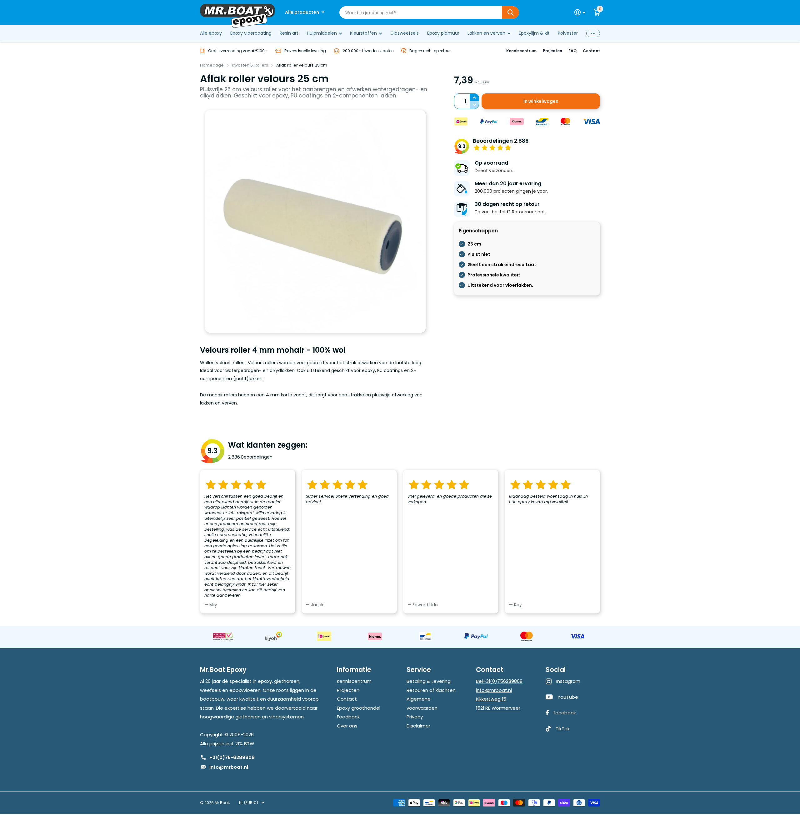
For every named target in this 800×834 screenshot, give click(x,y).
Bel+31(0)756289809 (499, 681)
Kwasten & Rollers (250, 65)
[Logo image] (223, 636)
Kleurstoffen (363, 33)
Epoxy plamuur (443, 33)
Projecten (552, 50)
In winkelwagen (540, 101)
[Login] (580, 12)
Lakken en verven (486, 33)
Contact (591, 50)
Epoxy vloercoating (251, 33)
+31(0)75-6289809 (232, 757)
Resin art (289, 33)
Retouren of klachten (431, 690)
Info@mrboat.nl (228, 767)
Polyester (568, 33)
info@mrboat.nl (494, 690)
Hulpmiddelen (322, 33)
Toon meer (593, 33)
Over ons (347, 725)
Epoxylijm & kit (534, 33)
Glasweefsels (404, 33)
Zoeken (510, 12)
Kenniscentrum (521, 50)
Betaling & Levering (429, 681)
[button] (474, 97)
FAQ (572, 50)
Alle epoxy (211, 33)
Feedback (348, 716)
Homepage (212, 65)
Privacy (415, 716)
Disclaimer (418, 725)
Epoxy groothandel (358, 708)
